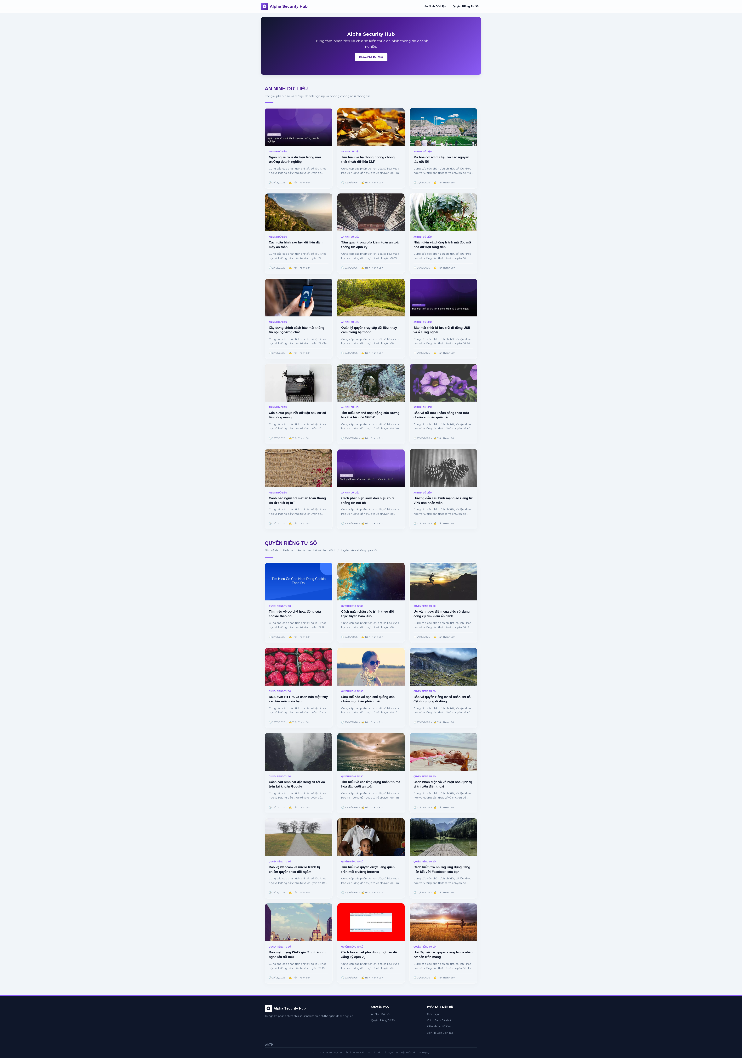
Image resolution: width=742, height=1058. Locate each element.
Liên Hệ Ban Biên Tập (440, 1032)
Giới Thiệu (433, 1014)
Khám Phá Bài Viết (371, 57)
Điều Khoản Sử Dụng (440, 1026)
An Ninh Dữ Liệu (435, 6)
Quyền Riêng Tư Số (466, 6)
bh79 (269, 1044)
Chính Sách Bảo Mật (439, 1020)
